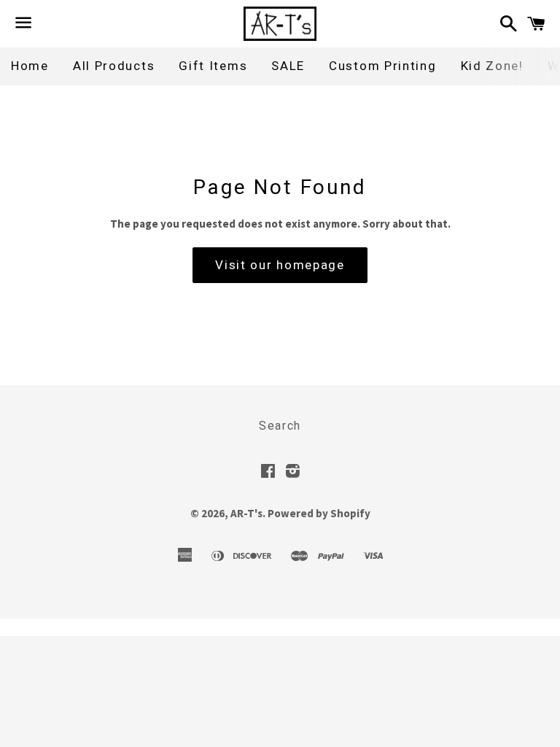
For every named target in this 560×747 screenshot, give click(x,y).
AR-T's (246, 513)
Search (280, 426)
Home (30, 65)
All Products (114, 65)
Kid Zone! (492, 65)
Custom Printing (383, 65)
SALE (288, 65)
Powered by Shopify (319, 513)
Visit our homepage (280, 265)
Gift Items (213, 65)
